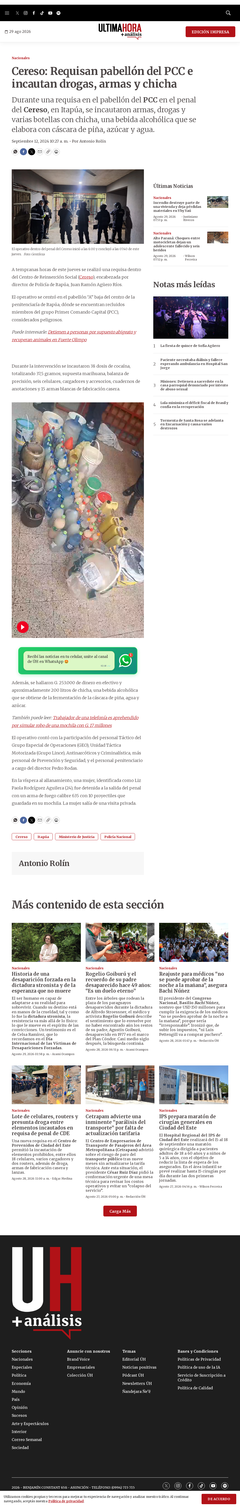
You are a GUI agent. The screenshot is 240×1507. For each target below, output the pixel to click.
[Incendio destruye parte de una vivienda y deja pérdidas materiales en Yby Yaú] (217, 202)
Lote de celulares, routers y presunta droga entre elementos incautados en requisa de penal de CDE (45, 1125)
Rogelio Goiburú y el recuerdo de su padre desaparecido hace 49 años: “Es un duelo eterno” (118, 982)
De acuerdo (219, 1499)
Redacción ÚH (209, 1040)
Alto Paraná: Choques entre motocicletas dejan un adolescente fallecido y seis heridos (176, 244)
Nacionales (21, 58)
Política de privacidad (66, 1501)
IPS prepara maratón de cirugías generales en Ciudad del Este (187, 1122)
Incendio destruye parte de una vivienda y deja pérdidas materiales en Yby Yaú (177, 207)
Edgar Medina (62, 1178)
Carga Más (120, 1211)
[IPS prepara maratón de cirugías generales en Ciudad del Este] (193, 1084)
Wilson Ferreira (191, 257)
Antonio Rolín (44, 863)
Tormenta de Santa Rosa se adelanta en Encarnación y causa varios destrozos (191, 424)
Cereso (86, 277)
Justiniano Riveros (190, 218)
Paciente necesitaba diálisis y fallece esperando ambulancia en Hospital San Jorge (194, 364)
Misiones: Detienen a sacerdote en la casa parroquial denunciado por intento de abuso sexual (194, 385)
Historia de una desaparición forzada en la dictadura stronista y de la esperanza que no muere (44, 982)
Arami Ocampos (63, 1054)
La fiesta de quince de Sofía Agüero (190, 346)
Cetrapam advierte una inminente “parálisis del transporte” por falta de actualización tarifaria (116, 1125)
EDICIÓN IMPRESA (210, 32)
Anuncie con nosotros (88, 1351)
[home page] (120, 31)
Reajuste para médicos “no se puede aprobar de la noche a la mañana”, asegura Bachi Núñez (193, 982)
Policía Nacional (117, 837)
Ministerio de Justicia (76, 837)
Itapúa (43, 837)
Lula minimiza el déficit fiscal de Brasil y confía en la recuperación (194, 405)
